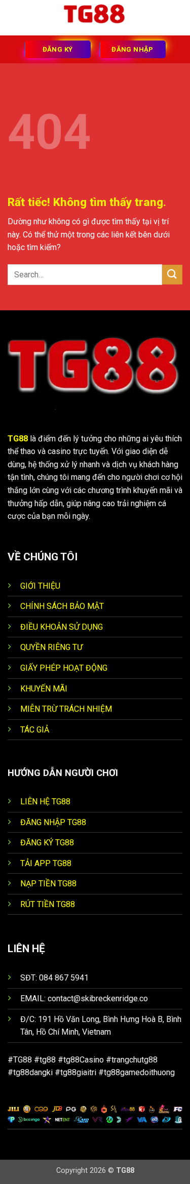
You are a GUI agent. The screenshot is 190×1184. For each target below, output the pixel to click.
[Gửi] (172, 274)
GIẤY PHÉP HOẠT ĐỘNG (63, 668)
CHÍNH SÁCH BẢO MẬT (62, 606)
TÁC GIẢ (34, 729)
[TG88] (95, 17)
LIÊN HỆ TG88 (45, 801)
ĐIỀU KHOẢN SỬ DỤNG (61, 627)
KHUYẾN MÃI (43, 688)
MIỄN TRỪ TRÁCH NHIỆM (66, 709)
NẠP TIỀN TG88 (48, 883)
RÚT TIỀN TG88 (47, 904)
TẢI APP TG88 (45, 863)
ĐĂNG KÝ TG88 (47, 842)
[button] (14, 17)
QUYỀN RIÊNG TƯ (51, 647)
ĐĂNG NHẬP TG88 (53, 822)
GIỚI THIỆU (40, 586)
